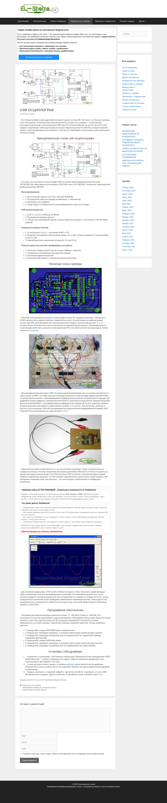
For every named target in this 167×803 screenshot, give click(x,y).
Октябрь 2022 (128, 227)
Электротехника (39, 21)
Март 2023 (126, 210)
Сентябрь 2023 (128, 191)
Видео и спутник (129, 74)
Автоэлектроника (129, 68)
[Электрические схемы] (37, 9)
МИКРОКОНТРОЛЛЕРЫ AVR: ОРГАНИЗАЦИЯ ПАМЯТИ (132, 163)
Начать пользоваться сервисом (39, 57)
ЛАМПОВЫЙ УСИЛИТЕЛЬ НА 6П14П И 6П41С (39, 688)
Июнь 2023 (127, 201)
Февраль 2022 (128, 240)
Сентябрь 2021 (128, 246)
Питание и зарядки (127, 21)
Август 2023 (127, 194)
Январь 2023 (127, 217)
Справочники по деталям (133, 103)
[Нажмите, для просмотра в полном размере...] (65, 177)
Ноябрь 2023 (127, 187)
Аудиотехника (23, 21)
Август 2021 (127, 250)
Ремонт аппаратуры (58, 21)
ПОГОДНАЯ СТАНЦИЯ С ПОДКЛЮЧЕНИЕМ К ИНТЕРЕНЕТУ (133, 142)
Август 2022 (127, 230)
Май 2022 (126, 233)
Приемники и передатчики (105, 21)
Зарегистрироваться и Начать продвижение (41, 531)
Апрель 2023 (127, 207)
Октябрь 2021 (128, 243)
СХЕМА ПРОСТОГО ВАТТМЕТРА (34, 690)
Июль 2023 (127, 197)
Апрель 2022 (127, 237)
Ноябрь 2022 (127, 223)
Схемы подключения (131, 106)
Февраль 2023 (128, 214)
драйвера (70, 664)
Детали (142, 21)
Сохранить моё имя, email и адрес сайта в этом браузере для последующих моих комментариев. (63, 754)
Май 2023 (126, 204)
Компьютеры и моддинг (132, 84)
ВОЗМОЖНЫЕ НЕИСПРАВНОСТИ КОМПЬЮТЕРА (130, 134)
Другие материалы (130, 77)
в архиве (35, 330)
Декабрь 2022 (128, 220)
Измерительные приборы (80, 21)
